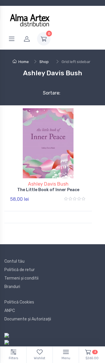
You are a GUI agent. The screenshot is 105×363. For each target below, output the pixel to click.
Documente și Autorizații (27, 319)
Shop (44, 62)
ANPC (9, 310)
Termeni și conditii (21, 278)
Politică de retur (19, 269)
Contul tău (14, 261)
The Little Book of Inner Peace (48, 189)
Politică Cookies (19, 302)
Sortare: (47, 93)
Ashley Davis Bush (48, 184)
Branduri (12, 286)
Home (23, 62)
